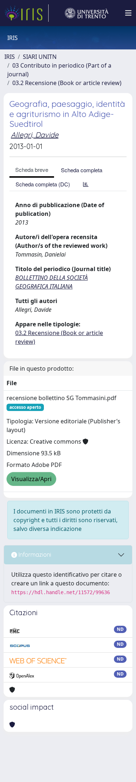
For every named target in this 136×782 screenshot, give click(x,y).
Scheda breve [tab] (31, 169)
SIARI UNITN (40, 57)
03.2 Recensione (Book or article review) (66, 83)
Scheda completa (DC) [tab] (43, 184)
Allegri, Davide (34, 134)
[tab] (86, 184)
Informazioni (34, 554)
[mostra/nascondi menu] (128, 13)
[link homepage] (26, 13)
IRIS (9, 57)
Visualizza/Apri (31, 479)
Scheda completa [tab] (81, 170)
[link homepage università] (86, 13)
